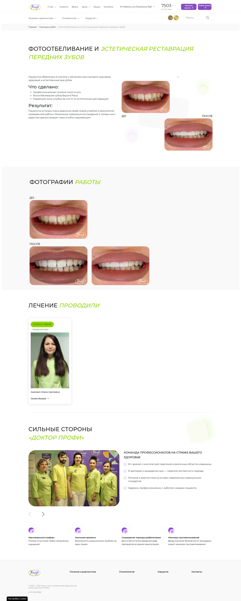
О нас (50, 7)
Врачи (75, 7)
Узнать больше (38, 398)
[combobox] (196, 17)
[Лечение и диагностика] (54, 18)
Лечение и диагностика (40, 18)
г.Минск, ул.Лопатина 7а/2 (137, 6)
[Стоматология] (77, 18)
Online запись (205, 5)
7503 (166, 5)
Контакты (108, 7)
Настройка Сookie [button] (17, 599)
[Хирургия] (96, 18)
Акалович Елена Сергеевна (45, 392)
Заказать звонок (188, 6)
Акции (97, 7)
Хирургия (90, 18)
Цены (84, 7)
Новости (63, 7)
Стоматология (69, 18)
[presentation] (29, 514)
